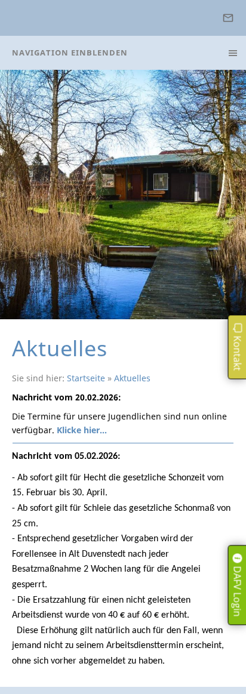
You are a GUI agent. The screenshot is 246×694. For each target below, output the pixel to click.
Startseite (86, 378)
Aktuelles (132, 378)
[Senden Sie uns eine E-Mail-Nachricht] (228, 18)
